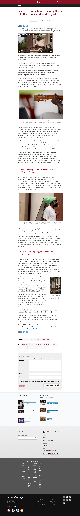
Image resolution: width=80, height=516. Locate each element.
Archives (58, 5)
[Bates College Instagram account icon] (67, 500)
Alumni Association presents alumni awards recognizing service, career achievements (53, 402)
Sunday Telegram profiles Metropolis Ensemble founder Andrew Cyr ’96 (30, 412)
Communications (40, 499)
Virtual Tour (52, 504)
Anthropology (25, 344)
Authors (45, 5)
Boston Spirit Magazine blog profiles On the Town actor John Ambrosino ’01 (30, 420)
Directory (38, 501)
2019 (40, 475)
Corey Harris (47, 344)
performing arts (23, 347)
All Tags (35, 463)
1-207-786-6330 (46, 445)
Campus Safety (40, 497)
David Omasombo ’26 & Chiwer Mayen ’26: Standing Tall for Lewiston (53, 410)
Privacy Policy (52, 499)
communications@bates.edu (49, 450)
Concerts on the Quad (44, 325)
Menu (21, 1)
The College (46, 339)
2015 (40, 482)
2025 (40, 465)
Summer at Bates (33, 347)
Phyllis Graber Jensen (29, 486)
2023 (40, 468)
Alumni (26, 339)
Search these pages (22, 435)
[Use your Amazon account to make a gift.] (13, 510)
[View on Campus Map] (44, 435)
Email (21, 377)
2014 (40, 484)
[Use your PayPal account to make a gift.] (17, 510)
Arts (32, 339)
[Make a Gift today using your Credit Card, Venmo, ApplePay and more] (8, 510)
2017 (40, 478)
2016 (40, 480)
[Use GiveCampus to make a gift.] (21, 510)
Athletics (24, 476)
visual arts (42, 347)
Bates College (15, 497)
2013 (40, 485)
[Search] (35, 438)
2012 (40, 487)
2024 (40, 466)
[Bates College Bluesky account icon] (67, 497)
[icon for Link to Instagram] (51, 453)
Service (23, 474)
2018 (40, 477)
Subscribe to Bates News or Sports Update (35, 481)
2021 (40, 471)
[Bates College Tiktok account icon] (64, 500)
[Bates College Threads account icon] (70, 497)
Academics (24, 463)
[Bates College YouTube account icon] (70, 500)
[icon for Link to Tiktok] (57, 453)
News (20, 5)
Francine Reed (32, 329)
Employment (39, 502)
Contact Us (52, 5)
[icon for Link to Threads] (49, 453)
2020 (40, 473)
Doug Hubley (33, 21)
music (54, 344)
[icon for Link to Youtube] (53, 453)
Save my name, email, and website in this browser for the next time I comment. (40, 381)
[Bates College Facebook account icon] (64, 497)
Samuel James (36, 327)
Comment (22, 360)
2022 (40, 470)
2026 (40, 463)
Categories (38, 5)
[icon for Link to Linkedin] (55, 453)
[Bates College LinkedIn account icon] (64, 503)
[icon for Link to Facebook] (44, 453)
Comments (35, 469)
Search (60, 1)
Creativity (38, 339)
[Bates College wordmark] (40, 1)
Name (21, 373)
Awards (23, 478)
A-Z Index (52, 497)
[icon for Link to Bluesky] (46, 453)
